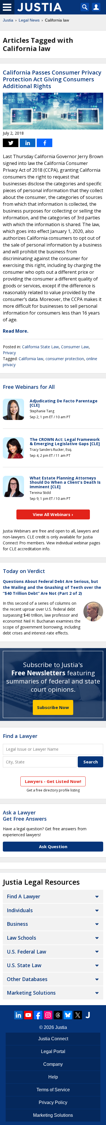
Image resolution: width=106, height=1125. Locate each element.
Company (53, 1064)
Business (17, 923)
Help (53, 1077)
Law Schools (21, 937)
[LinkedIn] (18, 1015)
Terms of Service (53, 1089)
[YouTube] (28, 1015)
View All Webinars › (53, 514)
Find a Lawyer (20, 736)
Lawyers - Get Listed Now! (53, 781)
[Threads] (58, 1015)
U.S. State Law (24, 965)
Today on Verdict (24, 571)
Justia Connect (53, 1038)
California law (31, 358)
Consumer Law (75, 346)
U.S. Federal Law (26, 951)
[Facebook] (38, 1015)
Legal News (29, 20)
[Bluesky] (68, 1015)
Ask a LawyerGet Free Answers (25, 815)
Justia (8, 20)
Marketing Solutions (31, 992)
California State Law (40, 346)
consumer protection (65, 358)
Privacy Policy (53, 1102)
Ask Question (53, 846)
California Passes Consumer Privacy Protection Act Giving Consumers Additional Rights (52, 79)
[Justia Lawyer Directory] (87, 1015)
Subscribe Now (53, 707)
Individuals (20, 910)
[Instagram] (48, 1015)
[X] (77, 1015)
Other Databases (27, 979)
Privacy (9, 352)
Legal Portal (53, 1051)
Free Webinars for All (29, 387)
